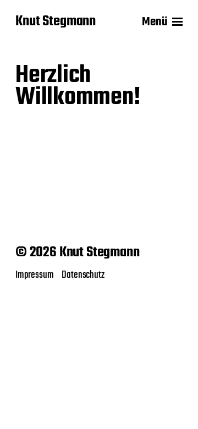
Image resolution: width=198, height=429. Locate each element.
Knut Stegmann (55, 22)
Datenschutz (83, 275)
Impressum (34, 275)
